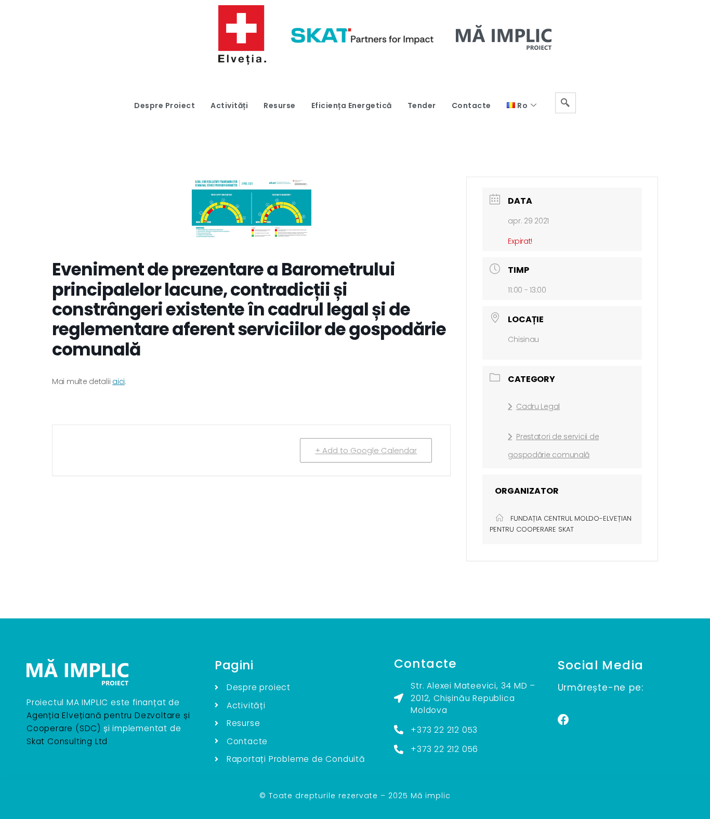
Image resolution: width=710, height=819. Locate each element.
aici (118, 381)
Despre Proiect (164, 105)
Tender (421, 105)
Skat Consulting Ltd (67, 741)
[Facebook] (563, 719)
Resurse (280, 105)
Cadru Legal (538, 406)
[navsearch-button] (565, 103)
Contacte (471, 105)
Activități (229, 105)
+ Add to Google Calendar (366, 450)
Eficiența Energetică (351, 105)
